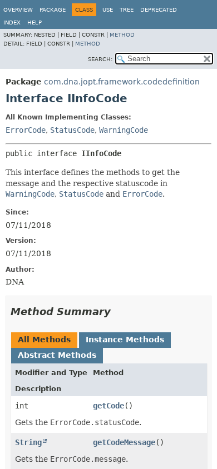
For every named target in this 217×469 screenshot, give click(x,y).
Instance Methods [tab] (125, 339)
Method (122, 35)
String (28, 442)
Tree (127, 10)
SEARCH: (100, 59)
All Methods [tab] (44, 339)
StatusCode (72, 130)
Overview (18, 10)
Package (53, 10)
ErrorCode (26, 130)
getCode (108, 405)
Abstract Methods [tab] (57, 355)
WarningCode (123, 130)
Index (12, 22)
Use (107, 10)
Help (34, 22)
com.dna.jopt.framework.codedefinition (122, 81)
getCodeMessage (124, 442)
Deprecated (158, 10)
